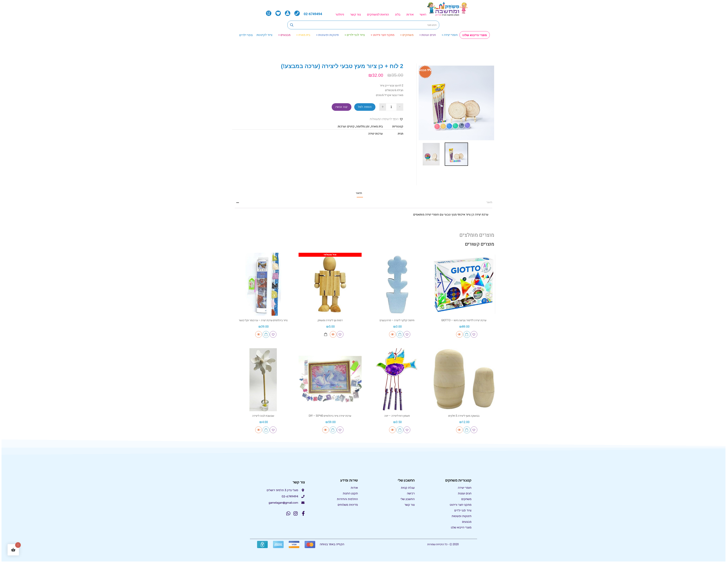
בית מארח (304, 35)
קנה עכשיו (341, 106)
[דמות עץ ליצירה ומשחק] (330, 284)
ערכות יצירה (375, 133)
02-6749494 (313, 14)
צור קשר (355, 14)
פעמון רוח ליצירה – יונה (397, 416)
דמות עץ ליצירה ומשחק (330, 320)
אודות (410, 14)
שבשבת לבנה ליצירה (263, 416)
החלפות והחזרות (347, 499)
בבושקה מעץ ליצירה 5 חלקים (463, 416)
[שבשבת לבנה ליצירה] (263, 379)
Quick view (459, 334)
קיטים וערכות (346, 126)
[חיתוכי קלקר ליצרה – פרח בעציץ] (397, 284)
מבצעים (285, 35)
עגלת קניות (408, 487)
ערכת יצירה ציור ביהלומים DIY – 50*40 (330, 416)
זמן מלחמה (363, 126)
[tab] (359, 193)
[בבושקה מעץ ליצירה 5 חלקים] (464, 379)
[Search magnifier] (291, 25)
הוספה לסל (365, 106)
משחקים (407, 35)
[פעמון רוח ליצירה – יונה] (397, 379)
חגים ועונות (428, 35)
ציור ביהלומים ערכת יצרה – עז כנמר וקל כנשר (263, 320)
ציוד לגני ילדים (356, 35)
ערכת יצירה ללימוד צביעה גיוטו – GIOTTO (463, 320)
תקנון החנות (350, 493)
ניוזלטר (339, 14)
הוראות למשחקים (378, 14)
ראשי (423, 14)
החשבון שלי (408, 499)
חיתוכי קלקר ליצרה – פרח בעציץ (396, 320)
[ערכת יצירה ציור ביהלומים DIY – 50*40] (330, 379)
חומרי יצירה (451, 35)
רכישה (411, 493)
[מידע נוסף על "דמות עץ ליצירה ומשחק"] (325, 334)
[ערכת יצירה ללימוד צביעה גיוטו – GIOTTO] (464, 284)
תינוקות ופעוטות (328, 35)
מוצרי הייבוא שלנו (475, 35)
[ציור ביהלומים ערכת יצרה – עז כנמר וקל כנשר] (263, 284)
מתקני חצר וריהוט (383, 35)
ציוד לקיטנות (264, 35)
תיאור (359, 193)
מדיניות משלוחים (348, 504)
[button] (386, 119)
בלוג (397, 14)
